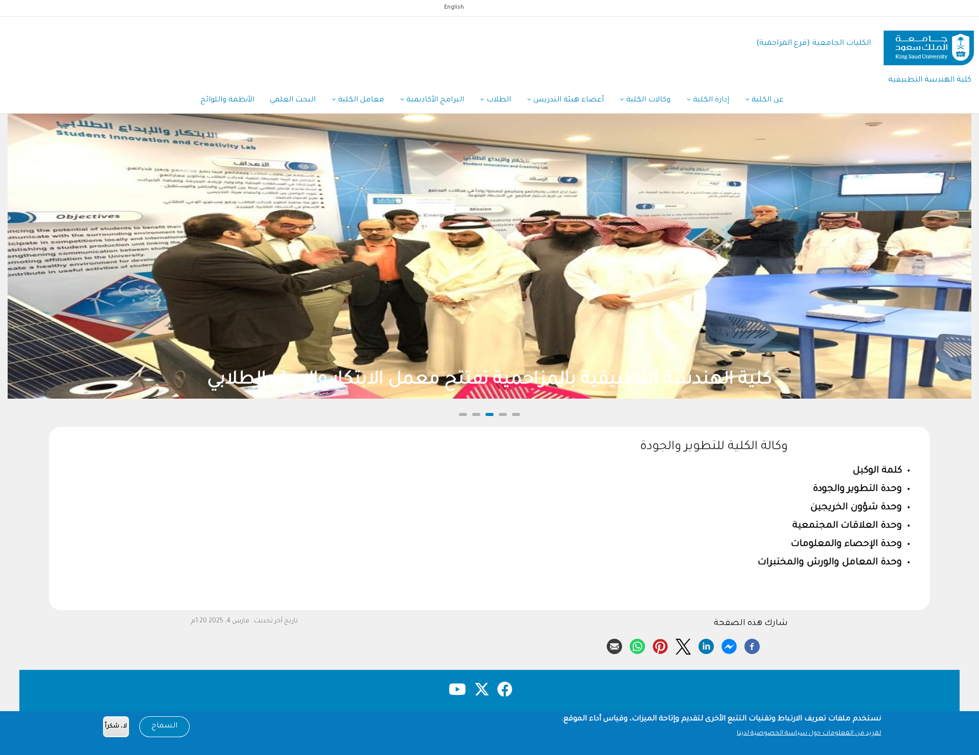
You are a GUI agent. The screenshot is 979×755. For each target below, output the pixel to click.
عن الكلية (767, 100)
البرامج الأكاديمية (434, 100)
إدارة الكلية (710, 100)
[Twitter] (683, 644)
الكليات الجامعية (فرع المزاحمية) (813, 43)
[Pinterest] (660, 644)
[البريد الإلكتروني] (614, 644)
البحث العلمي (293, 100)
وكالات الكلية (647, 100)
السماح (164, 726)
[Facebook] (752, 644)
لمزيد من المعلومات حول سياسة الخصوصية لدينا (809, 733)
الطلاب (497, 100)
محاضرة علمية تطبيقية (696, 380)
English (454, 8)
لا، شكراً (116, 726)
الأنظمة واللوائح (227, 100)
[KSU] (929, 44)
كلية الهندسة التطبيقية (929, 80)
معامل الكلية (360, 100)
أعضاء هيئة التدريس (567, 100)
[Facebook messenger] (729, 644)
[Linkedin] (706, 644)
